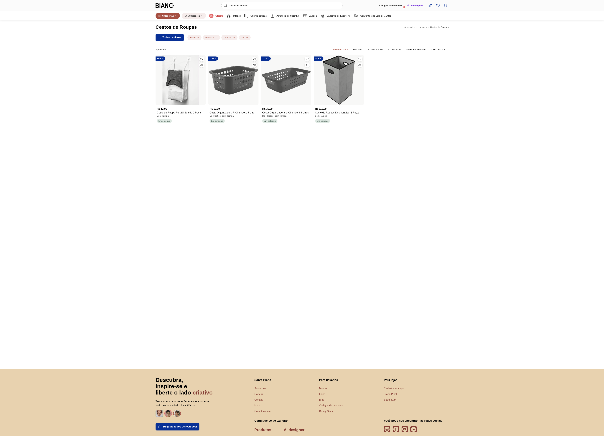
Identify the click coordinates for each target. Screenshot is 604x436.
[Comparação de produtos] (430, 5)
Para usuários (328, 380)
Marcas (323, 388)
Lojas (322, 394)
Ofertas (219, 16)
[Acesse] (445, 5)
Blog (321, 399)
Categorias (168, 16)
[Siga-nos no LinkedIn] (413, 429)
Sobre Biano (262, 380)
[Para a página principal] (171, 5)
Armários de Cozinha (287, 16)
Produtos (262, 430)
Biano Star (390, 399)
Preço (192, 37)
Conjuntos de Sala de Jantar (375, 16)
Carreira (259, 394)
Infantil (237, 16)
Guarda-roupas (258, 16)
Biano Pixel (390, 394)
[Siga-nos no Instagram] (387, 429)
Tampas (227, 37)
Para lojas (390, 380)
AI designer (416, 5)
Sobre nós (260, 388)
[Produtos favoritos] (438, 5)
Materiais (209, 37)
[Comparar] (201, 65)
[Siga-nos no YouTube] (405, 429)
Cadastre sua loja (394, 388)
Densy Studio (326, 411)
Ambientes (194, 16)
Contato (258, 399)
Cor (243, 37)
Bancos (313, 16)
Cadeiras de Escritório (339, 16)
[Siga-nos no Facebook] (396, 429)
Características (262, 411)
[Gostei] (201, 59)
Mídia (257, 405)
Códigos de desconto (391, 6)
